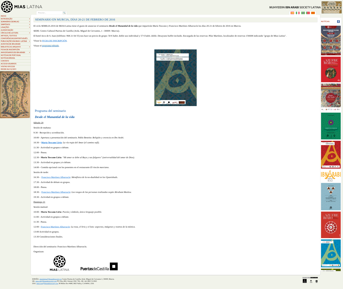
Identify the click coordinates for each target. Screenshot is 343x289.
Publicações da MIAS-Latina (15, 41)
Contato (5, 61)
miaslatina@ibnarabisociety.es (51, 279)
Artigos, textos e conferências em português (14, 37)
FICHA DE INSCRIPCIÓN (10, 49)
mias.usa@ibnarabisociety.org (47, 283)
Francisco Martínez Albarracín (55, 177)
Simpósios (15, 24)
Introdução (15, 19)
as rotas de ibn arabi (10, 44)
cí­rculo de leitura (15, 33)
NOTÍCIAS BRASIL (8, 58)
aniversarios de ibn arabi (15, 52)
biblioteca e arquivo (15, 47)
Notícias (325, 21)
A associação (7, 30)
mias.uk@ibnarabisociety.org (46, 281)
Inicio (3, 16)
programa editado (50, 45)
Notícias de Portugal (11, 55)
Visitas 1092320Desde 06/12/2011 (8, 67)
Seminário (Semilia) (15, 21)
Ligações (15, 27)
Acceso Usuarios (8, 64)
